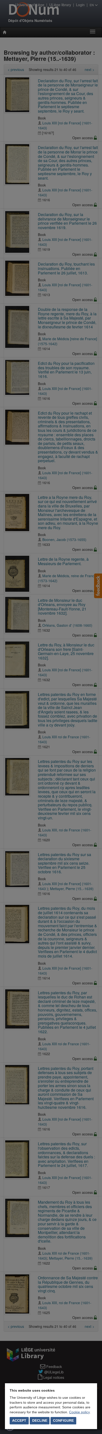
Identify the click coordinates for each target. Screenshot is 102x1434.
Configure (63, 1420)
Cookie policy (79, 1412)
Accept (19, 1420)
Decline (39, 1420)
